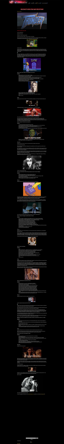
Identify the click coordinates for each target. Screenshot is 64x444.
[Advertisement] (32, 6)
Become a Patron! (19, 11)
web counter (18, 443)
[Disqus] (32, 404)
